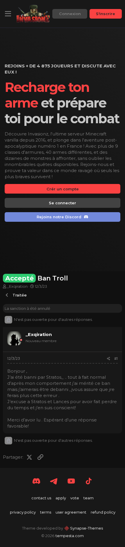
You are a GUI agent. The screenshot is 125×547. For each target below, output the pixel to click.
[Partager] (108, 358)
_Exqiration (17, 286)
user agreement (71, 512)
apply (61, 498)
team (88, 498)
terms (45, 512)
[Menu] (8, 14)
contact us (41, 498)
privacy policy (23, 512)
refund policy (103, 512)
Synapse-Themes (86, 528)
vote (74, 498)
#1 (116, 358)
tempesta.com (70, 535)
